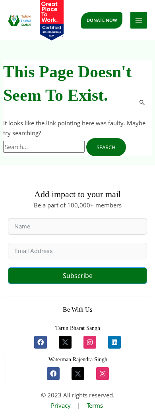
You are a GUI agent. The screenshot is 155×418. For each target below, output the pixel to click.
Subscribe (78, 275)
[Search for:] (44, 147)
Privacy (61, 405)
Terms (95, 405)
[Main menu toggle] (138, 20)
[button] (101, 20)
